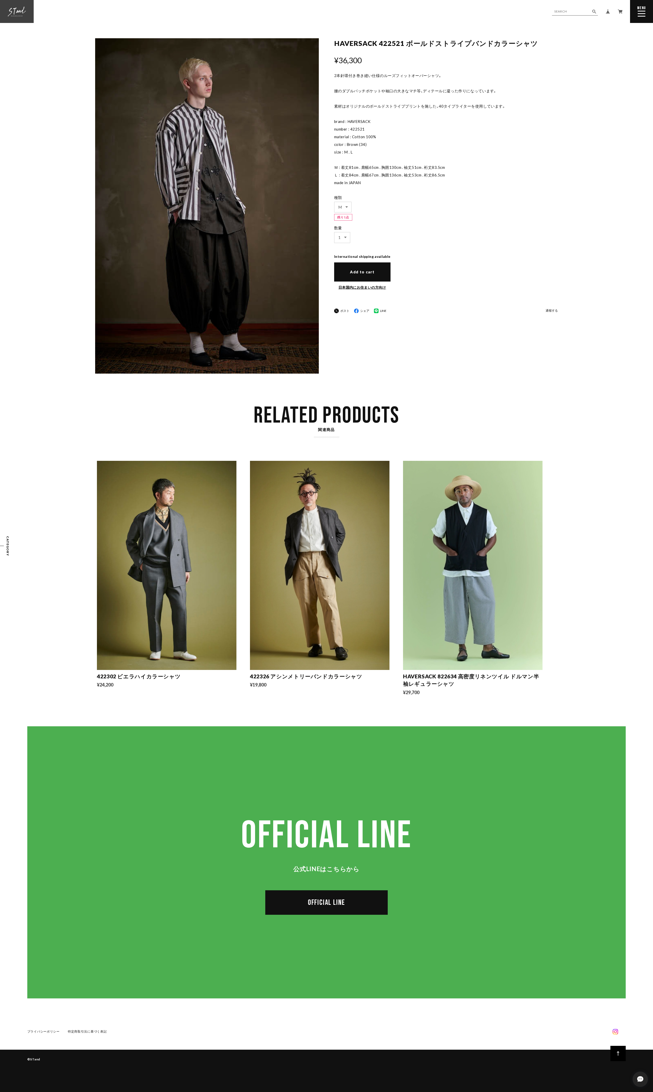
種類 (338, 197)
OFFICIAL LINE (326, 902)
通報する (552, 310)
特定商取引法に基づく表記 (87, 1031)
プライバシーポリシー (43, 1031)
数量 (338, 227)
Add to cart (362, 272)
